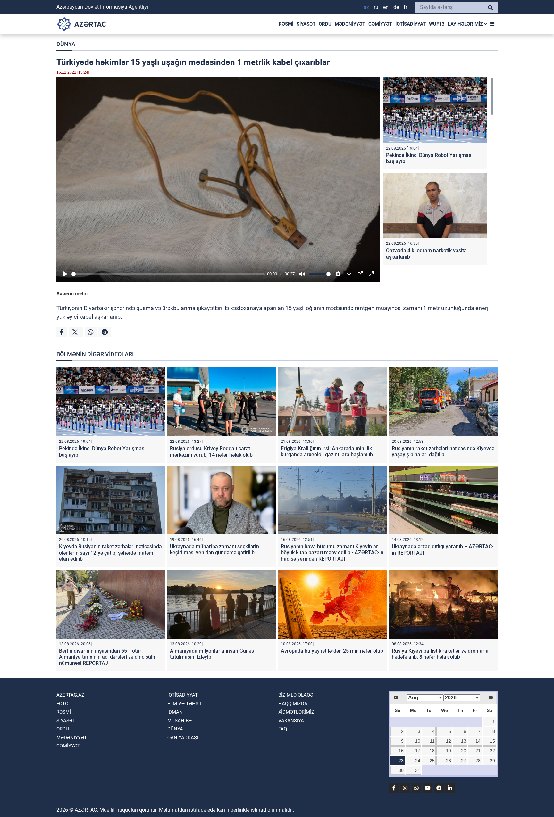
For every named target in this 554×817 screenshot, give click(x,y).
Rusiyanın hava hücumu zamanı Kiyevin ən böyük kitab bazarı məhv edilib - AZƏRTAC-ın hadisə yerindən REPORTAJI (332, 552)
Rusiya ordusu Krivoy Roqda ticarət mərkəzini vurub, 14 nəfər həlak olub (211, 451)
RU (376, 7)
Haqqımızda (292, 703)
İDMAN (175, 712)
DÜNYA (65, 44)
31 (417, 770)
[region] (438, 172)
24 (417, 760)
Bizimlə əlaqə (295, 695)
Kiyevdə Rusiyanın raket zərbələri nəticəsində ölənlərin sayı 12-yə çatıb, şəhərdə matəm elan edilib (110, 552)
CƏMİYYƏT (380, 24)
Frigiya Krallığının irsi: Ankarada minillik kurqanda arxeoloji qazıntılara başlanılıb (327, 451)
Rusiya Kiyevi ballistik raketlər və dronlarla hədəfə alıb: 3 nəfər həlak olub (440, 654)
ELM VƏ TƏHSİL (184, 703)
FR (405, 7)
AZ (366, 7)
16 (401, 750)
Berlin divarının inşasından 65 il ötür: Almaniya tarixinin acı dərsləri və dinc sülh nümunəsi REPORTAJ (107, 657)
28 (478, 760)
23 (401, 760)
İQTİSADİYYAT (410, 24)
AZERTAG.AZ (70, 695)
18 (432, 750)
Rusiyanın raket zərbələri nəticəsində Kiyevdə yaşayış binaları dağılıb (443, 451)
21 (478, 750)
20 (463, 750)
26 (448, 760)
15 (492, 741)
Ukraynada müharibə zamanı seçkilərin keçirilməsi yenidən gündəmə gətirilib (214, 549)
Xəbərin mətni (72, 293)
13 (463, 741)
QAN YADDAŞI (182, 737)
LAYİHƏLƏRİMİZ (466, 24)
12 (448, 741)
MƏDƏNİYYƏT (350, 24)
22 (492, 750)
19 (448, 750)
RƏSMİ (286, 24)
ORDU (325, 24)
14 (478, 741)
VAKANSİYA (291, 720)
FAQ (282, 729)
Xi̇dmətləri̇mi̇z (296, 712)
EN (386, 7)
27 (463, 760)
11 (432, 741)
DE (396, 7)
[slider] (168, 274)
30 (401, 770)
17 (417, 750)
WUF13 (437, 24)
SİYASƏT (306, 24)
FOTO (62, 703)
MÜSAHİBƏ (179, 720)
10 (417, 741)
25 (432, 760)
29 (492, 760)
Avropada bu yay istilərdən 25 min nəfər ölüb (332, 651)
